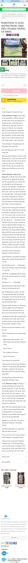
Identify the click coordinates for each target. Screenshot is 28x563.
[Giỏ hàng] (24, 5)
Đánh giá (5, 68)
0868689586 (11, 99)
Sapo (17, 562)
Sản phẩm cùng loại (8, 470)
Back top (14, 560)
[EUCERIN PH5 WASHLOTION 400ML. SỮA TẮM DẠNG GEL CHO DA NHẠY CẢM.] (21, 478)
